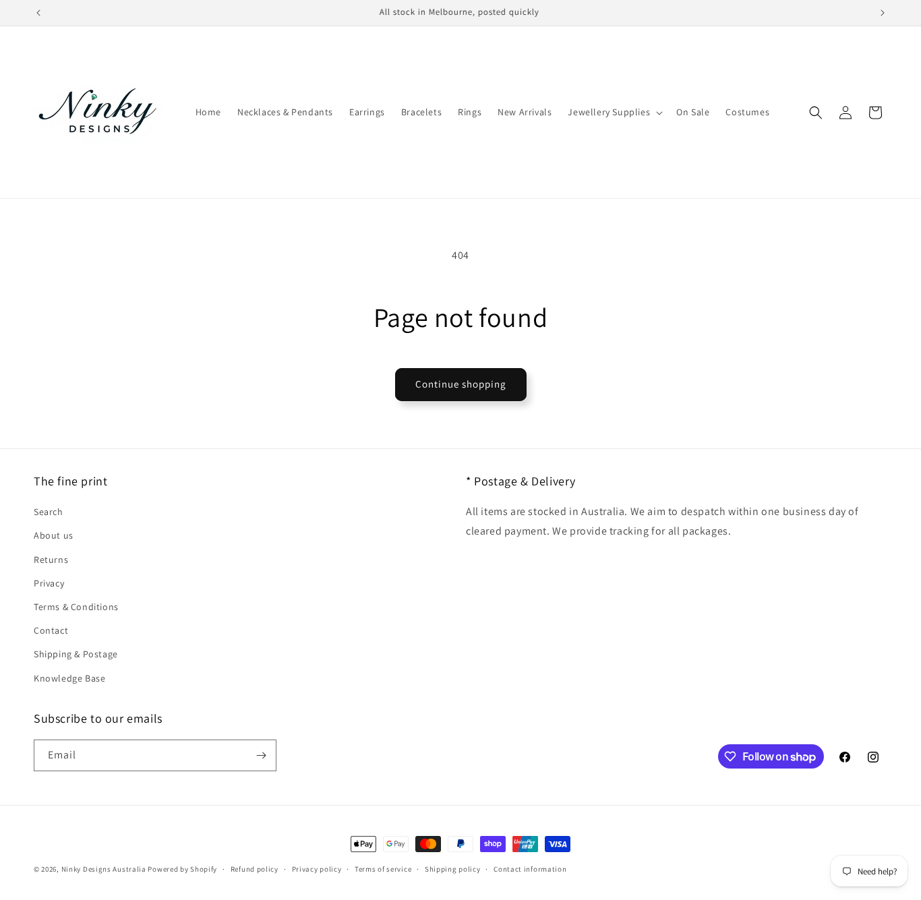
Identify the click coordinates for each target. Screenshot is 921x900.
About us (53, 535)
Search (48, 512)
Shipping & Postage (76, 654)
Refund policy (254, 869)
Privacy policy (317, 869)
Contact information (530, 869)
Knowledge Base (69, 678)
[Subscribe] (261, 755)
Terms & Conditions (76, 607)
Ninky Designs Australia (103, 869)
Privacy (49, 583)
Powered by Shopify (182, 869)
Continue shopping (460, 384)
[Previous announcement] (38, 13)
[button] (614, 112)
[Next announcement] (882, 13)
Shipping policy (453, 869)
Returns (51, 559)
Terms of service (383, 869)
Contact (51, 630)
